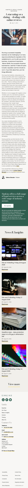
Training (4, 417)
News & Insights (5, 412)
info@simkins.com (8, 432)
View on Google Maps (8, 450)
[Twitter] (6, 399)
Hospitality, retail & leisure (14, 9)
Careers (4, 415)
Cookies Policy (18, 472)
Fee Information (18, 478)
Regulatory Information (19, 482)
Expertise (4, 408)
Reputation (14, 11)
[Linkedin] (3, 399)
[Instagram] (10, 399)
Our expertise (7, 206)
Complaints (4, 478)
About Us (4, 419)
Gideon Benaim (10, 177)
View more (14, 384)
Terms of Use (17, 475)
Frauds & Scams (5, 482)
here (18, 166)
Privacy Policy (5, 475)
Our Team (4, 410)
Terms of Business (5, 485)
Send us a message (9, 436)
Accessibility (4, 472)
